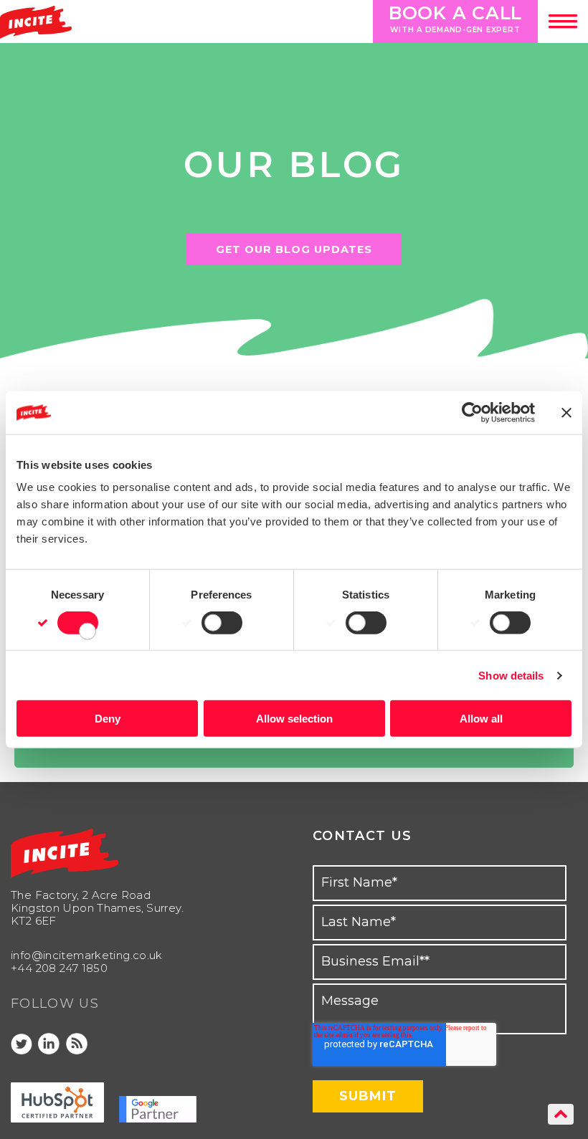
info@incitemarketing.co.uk (87, 955)
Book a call (455, 18)
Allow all (481, 719)
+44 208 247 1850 (59, 968)
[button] (563, 21)
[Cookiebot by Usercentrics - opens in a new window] (472, 412)
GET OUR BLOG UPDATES (294, 249)
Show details (511, 675)
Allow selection (294, 719)
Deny (107, 719)
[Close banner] (566, 412)
